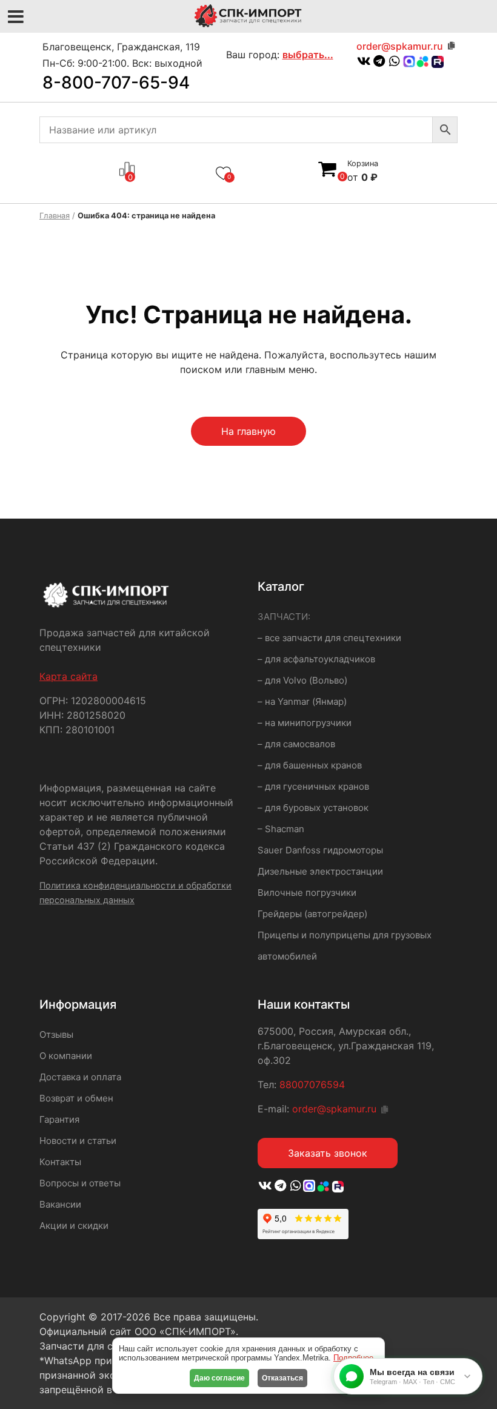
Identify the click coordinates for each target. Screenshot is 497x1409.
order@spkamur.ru (399, 46)
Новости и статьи (77, 1140)
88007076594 (312, 1084)
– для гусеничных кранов (313, 786)
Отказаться (282, 1378)
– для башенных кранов (310, 765)
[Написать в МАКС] (310, 1186)
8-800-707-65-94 (116, 82)
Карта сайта (68, 676)
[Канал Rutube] (436, 62)
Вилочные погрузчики (307, 892)
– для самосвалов (296, 744)
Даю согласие (219, 1378)
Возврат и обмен (76, 1098)
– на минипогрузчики (305, 722)
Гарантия (59, 1119)
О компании (65, 1055)
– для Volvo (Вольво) (302, 680)
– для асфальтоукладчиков (316, 659)
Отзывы (56, 1034)
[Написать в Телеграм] (379, 62)
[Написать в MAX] (409, 62)
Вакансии (60, 1204)
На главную (248, 431)
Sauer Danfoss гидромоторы (320, 850)
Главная (54, 215)
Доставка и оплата (80, 1077)
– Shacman (281, 829)
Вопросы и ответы (80, 1183)
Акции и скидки (73, 1225)
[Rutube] (336, 1186)
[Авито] (422, 60)
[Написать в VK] (364, 62)
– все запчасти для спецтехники (329, 638)
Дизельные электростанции (320, 871)
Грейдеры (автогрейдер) (312, 914)
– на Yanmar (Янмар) (302, 701)
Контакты (60, 1162)
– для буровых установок (313, 807)
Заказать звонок (327, 1153)
